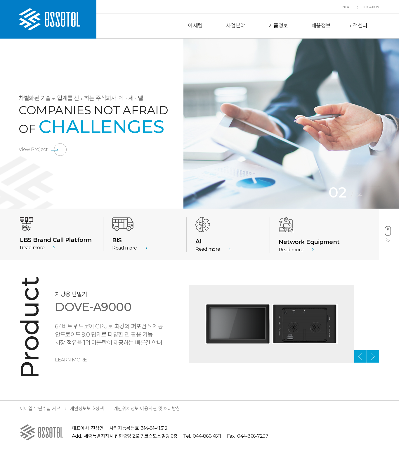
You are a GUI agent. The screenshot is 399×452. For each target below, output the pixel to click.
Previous (179, 124)
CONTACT (345, 7)
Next (373, 356)
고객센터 (357, 25)
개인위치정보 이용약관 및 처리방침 (147, 408)
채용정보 (321, 25)
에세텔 (195, 25)
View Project (33, 149)
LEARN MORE (71, 360)
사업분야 (235, 25)
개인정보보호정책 (87, 408)
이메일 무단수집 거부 (40, 408)
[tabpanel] (291, 124)
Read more (32, 247)
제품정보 (278, 25)
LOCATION (371, 7)
